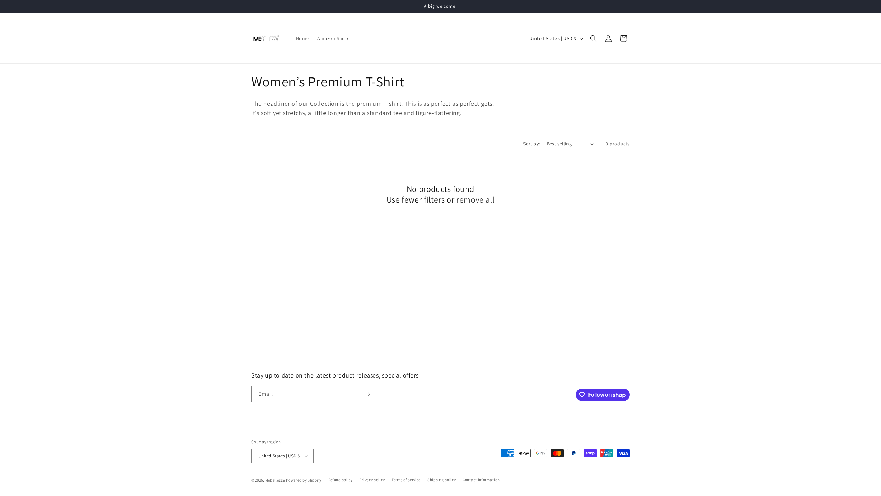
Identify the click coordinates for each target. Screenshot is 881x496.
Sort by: (531, 144)
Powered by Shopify (303, 480)
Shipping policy (441, 479)
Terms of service (406, 479)
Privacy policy (372, 479)
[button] (593, 38)
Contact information (481, 479)
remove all (475, 199)
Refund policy (340, 479)
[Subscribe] (367, 394)
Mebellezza (275, 480)
